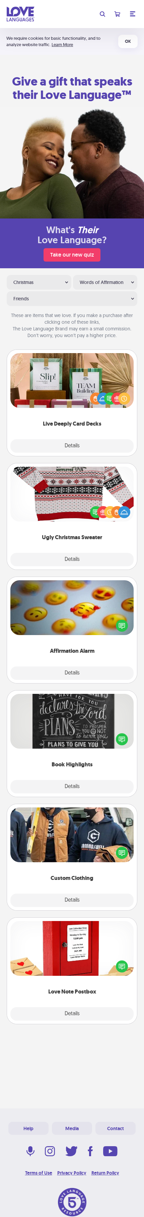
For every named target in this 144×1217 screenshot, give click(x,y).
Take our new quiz (72, 254)
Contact (115, 1128)
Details (72, 446)
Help (28, 1128)
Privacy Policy (71, 1173)
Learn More (62, 44)
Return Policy (105, 1173)
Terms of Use (38, 1173)
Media (72, 1128)
